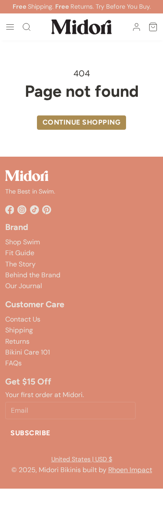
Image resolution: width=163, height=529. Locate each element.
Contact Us (22, 319)
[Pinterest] (46, 209)
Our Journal (23, 285)
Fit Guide (19, 252)
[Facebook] (9, 209)
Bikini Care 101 (27, 352)
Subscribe (30, 433)
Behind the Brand (32, 274)
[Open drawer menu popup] (10, 27)
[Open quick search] (26, 27)
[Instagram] (22, 209)
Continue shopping (81, 122)
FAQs (13, 363)
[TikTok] (34, 209)
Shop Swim (22, 241)
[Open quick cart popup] (153, 27)
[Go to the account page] (136, 27)
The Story (20, 264)
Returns (17, 341)
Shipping (19, 330)
